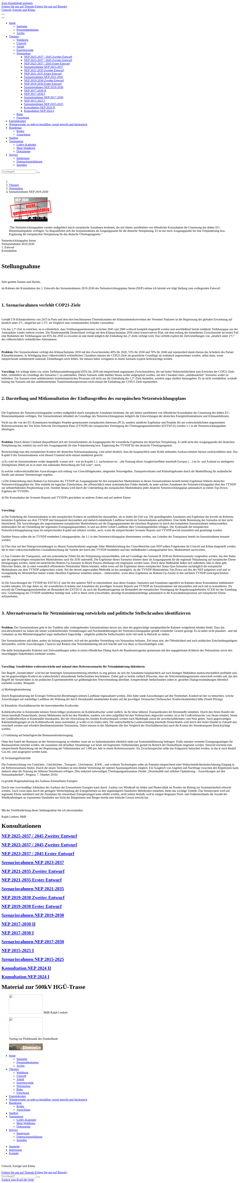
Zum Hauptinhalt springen (17, 3)
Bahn (19, 114)
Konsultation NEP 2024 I (39, 110)
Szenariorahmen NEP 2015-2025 (43, 104)
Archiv (20, 33)
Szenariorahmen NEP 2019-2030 (43, 87)
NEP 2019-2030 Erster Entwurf (43, 83)
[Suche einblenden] (3, 14)
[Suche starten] (38, 172)
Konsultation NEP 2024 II (39, 107)
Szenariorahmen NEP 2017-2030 (43, 97)
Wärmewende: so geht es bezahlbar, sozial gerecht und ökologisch (48, 124)
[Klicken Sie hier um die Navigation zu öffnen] (3, 17)
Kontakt (14, 1153)
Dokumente (23, 151)
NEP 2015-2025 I (34, 100)
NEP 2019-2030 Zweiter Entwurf (44, 80)
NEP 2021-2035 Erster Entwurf (43, 73)
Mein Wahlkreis (25, 148)
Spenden (21, 165)
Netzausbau (23, 53)
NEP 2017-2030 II (35, 90)
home (12, 23)
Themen (14, 36)
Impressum (22, 158)
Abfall (20, 46)
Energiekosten (17, 121)
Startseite (21, 26)
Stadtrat (13, 137)
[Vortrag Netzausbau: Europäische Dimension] (26, 1012)
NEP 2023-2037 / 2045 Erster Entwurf (47, 63)
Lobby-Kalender (26, 144)
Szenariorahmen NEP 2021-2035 (43, 77)
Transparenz (16, 141)
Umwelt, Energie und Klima (18, 9)
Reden (20, 131)
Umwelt (21, 43)
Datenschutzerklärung (29, 161)
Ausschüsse (23, 134)
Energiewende (25, 50)
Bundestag (15, 127)
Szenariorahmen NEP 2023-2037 (43, 67)
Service (13, 154)
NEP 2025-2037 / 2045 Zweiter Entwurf (48, 56)
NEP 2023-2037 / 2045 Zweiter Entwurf (48, 60)
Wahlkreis (22, 39)
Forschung (22, 117)
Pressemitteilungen (27, 29)
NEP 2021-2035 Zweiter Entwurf (44, 70)
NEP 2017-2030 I (34, 94)
